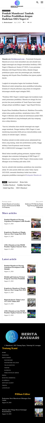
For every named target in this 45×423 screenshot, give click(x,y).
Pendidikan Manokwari (9, 185)
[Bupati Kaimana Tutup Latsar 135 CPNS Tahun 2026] (31, 302)
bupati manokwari (13, 182)
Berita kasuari (8, 22)
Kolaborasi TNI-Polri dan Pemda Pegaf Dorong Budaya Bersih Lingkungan (34, 205)
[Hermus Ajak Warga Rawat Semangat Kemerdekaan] (39, 412)
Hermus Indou (24, 182)
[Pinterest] (20, 27)
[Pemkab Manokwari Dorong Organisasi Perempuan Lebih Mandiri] (36, 223)
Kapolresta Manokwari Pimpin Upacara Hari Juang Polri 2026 (15, 233)
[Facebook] (11, 27)
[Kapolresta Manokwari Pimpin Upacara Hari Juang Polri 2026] (36, 236)
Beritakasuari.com (17, 59)
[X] (16, 27)
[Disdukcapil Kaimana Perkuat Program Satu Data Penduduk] (31, 280)
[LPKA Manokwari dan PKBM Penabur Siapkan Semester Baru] (36, 248)
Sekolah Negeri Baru (8, 188)
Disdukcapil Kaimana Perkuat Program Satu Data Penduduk (14, 278)
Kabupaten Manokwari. (34, 175)
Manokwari (6, 10)
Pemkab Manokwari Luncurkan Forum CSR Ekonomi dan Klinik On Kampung (11, 205)
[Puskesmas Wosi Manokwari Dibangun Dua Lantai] (39, 401)
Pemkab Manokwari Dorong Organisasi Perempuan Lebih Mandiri (17, 220)
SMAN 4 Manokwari (21, 188)
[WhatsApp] (25, 27)
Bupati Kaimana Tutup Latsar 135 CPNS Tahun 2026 (14, 300)
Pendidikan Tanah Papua (23, 185)
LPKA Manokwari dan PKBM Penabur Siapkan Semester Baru (15, 246)
